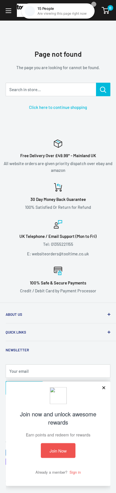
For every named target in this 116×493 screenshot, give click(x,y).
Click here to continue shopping (58, 107)
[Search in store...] (103, 89)
